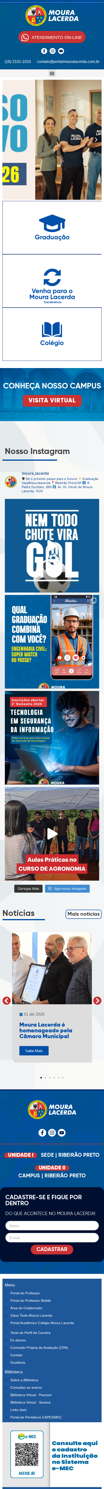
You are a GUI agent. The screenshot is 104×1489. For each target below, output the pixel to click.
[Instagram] (53, 51)
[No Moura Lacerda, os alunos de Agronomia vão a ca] (52, 834)
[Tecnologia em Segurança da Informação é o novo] (52, 738)
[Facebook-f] (44, 51)
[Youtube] (61, 51)
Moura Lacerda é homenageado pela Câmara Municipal (45, 1030)
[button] (52, 73)
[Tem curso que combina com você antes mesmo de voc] (52, 642)
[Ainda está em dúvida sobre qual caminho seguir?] (52, 546)
